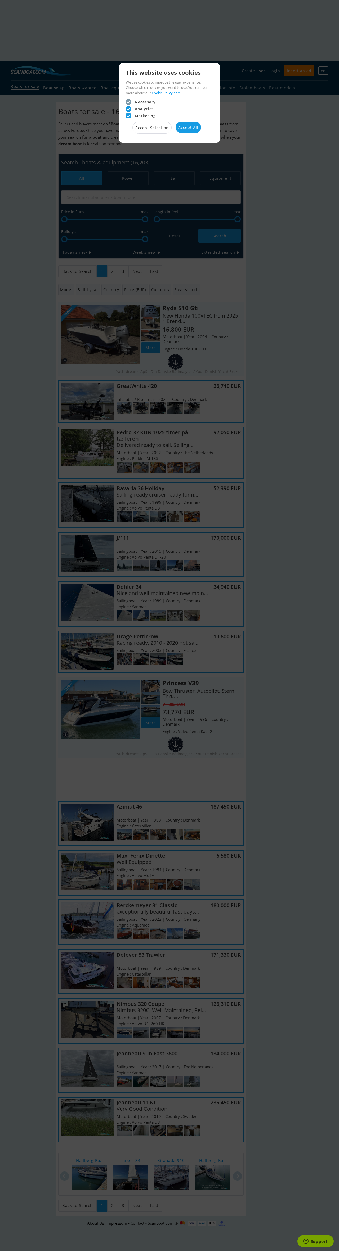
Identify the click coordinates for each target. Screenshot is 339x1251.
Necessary (145, 101)
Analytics (144, 108)
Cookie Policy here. (166, 92)
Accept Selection (152, 127)
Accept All (188, 127)
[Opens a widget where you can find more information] (315, 1241)
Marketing (145, 115)
